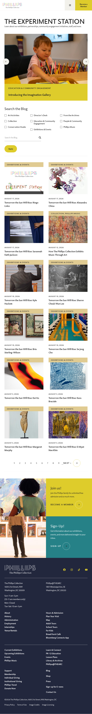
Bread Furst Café (53, 634)
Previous (6, 61)
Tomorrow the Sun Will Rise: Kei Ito (21, 398)
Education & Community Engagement (44, 122)
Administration (11, 620)
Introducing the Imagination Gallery (29, 94)
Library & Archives (54, 660)
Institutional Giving (13, 681)
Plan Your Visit (52, 616)
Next (86, 61)
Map (48, 620)
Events (7, 657)
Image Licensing (48, 705)
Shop (48, 676)
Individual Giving (12, 677)
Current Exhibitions (13, 650)
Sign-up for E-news (54, 686)
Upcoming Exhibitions (14, 653)
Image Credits (34, 705)
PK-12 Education (53, 653)
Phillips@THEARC (54, 664)
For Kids (49, 630)
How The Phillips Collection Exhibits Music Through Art (66, 253)
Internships (9, 627)
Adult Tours (51, 623)
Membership (10, 674)
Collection (12, 121)
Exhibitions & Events (42, 129)
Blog (48, 670)
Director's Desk (40, 115)
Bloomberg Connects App (57, 637)
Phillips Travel (10, 685)
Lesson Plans (51, 657)
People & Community (73, 121)
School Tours (51, 627)
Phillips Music (69, 127)
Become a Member (83, 5)
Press (48, 681)
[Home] (20, 573)
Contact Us (51, 692)
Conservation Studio (17, 127)
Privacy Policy (9, 705)
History (7, 616)
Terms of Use (22, 705)
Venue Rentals (10, 630)
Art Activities (13, 115)
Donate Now (10, 688)
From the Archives (71, 115)
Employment (10, 623)
